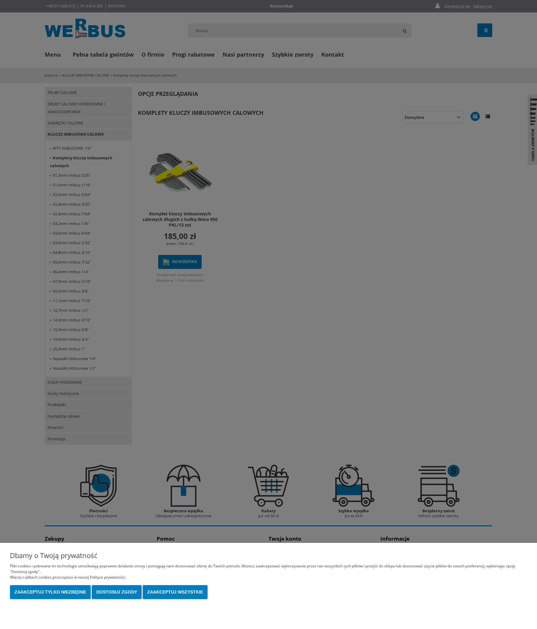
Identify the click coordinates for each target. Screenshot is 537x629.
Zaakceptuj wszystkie (175, 592)
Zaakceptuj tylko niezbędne (50, 592)
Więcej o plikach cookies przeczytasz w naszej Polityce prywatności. (68, 577)
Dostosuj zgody (116, 592)
